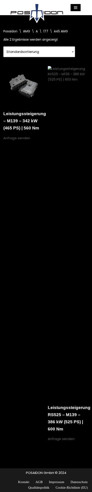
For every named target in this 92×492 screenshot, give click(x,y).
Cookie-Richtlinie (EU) (72, 487)
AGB (39, 482)
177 (45, 31)
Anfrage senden (16, 138)
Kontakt (23, 482)
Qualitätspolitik (38, 487)
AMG (26, 31)
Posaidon (10, 31)
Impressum (56, 482)
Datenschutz (79, 482)
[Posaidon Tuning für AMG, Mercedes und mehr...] (37, 7)
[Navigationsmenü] (75, 7)
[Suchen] (84, 7)
